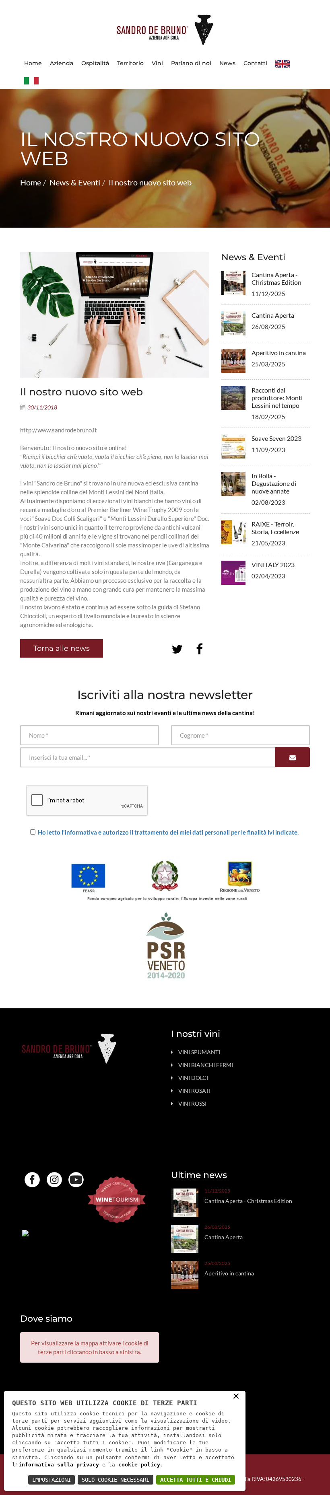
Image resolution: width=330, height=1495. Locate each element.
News (227, 63)
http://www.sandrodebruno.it (58, 430)
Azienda (61, 63)
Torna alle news (61, 648)
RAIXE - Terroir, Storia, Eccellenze (275, 527)
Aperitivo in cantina (279, 352)
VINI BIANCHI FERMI (205, 1064)
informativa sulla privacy (59, 1465)
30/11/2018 (42, 407)
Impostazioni (51, 1479)
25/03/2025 (217, 1263)
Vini (157, 63)
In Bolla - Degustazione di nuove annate (274, 483)
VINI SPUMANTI (199, 1052)
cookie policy (139, 1465)
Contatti (255, 63)
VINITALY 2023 (273, 564)
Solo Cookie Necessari (115, 1479)
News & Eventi (75, 182)
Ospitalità (95, 63)
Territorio (130, 63)
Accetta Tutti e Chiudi (195, 1479)
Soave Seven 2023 (276, 438)
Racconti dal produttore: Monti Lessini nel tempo (277, 397)
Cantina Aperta (273, 315)
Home (33, 63)
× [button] (236, 1395)
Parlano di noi (191, 63)
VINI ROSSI (192, 1103)
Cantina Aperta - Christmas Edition (276, 278)
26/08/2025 (217, 1227)
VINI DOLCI (193, 1077)
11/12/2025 (217, 1191)
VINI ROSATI (194, 1090)
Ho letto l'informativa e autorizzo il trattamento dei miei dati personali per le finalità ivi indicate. (168, 832)
